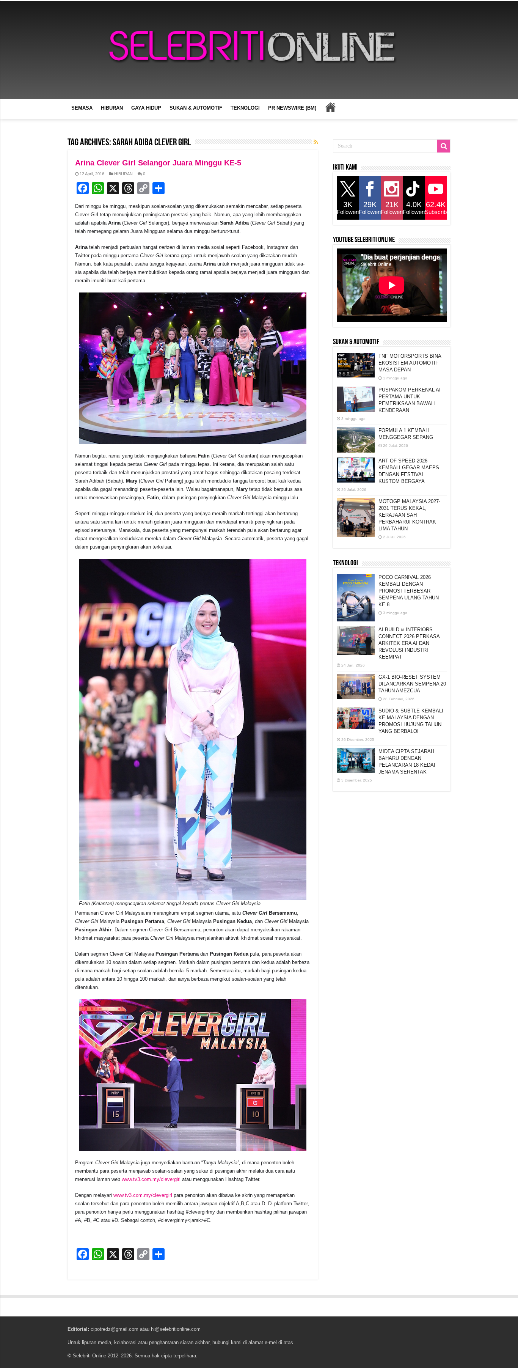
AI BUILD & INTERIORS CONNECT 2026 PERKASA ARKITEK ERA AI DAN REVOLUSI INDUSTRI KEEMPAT (409, 643)
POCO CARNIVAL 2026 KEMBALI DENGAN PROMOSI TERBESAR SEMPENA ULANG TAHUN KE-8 (408, 590)
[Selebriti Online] (259, 50)
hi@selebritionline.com (176, 1329)
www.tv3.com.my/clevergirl (151, 1179)
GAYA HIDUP (146, 108)
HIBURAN (112, 108)
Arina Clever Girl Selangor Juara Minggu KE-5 (158, 163)
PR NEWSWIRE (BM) (292, 108)
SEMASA (82, 108)
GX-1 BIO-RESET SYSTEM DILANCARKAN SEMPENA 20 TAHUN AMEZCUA (412, 683)
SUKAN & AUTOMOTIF (196, 108)
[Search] (443, 146)
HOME (330, 107)
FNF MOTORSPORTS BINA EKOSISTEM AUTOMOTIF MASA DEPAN (409, 363)
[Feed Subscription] (316, 142)
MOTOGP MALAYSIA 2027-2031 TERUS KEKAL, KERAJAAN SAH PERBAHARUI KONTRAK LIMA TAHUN (409, 514)
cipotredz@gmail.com (114, 1329)
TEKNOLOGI (245, 108)
